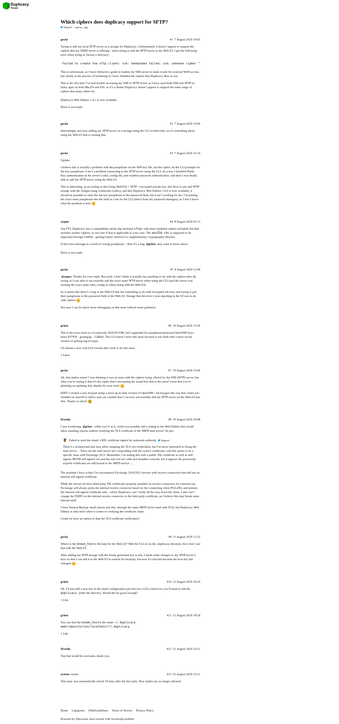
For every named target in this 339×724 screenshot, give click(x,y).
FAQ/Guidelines (98, 710)
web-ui (78, 27)
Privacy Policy (145, 710)
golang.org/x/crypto (86, 340)
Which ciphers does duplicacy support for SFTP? (114, 22)
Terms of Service (122, 710)
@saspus (66, 276)
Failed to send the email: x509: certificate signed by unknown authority (112, 440)
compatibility (101, 228)
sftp (86, 27)
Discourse (82, 718)
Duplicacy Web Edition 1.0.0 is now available (161, 190)
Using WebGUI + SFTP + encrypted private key (137, 186)
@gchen (151, 244)
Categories (78, 710)
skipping (114, 446)
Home (64, 710)
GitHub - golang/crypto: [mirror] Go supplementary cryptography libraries (129, 236)
